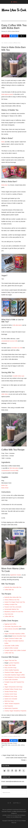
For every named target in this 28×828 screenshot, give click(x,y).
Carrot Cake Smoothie (11, 679)
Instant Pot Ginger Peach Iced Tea (14, 602)
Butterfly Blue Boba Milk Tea (12, 587)
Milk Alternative (13, 468)
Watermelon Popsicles (11, 708)
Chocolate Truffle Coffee (11, 645)
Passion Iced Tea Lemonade (12, 607)
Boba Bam (4, 185)
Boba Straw (4, 488)
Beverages (10, 743)
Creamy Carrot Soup (10, 694)
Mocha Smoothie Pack (19, 636)
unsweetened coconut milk (9, 341)
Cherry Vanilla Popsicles (11, 670)
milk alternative (17, 325)
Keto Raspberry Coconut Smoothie (14, 677)
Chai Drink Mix (8, 614)
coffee (18, 745)
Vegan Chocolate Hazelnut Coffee (14, 633)
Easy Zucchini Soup (10, 667)
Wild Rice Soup (9, 701)
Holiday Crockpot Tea (10, 604)
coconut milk (14, 745)
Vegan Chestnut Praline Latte (13, 638)
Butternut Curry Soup (10, 696)
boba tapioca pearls (7, 94)
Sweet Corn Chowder (10, 699)
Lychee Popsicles (14, 663)
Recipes (15, 743)
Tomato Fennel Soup (10, 691)
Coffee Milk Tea (9, 589)
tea (2, 746)
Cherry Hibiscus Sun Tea (11, 599)
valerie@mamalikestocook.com (15, 781)
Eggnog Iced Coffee (10, 624)
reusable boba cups (18, 376)
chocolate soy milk (16, 347)
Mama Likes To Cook (14, 10)
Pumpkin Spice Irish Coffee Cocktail (15, 650)
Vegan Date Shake (10, 665)
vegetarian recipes (15, 575)
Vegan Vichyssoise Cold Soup (13, 687)
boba (9, 745)
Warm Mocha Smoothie (11, 629)
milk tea (23, 745)
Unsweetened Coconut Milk (9, 470)
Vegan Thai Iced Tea (10, 660)
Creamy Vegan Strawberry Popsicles (15, 711)
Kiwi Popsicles (8, 706)
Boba (3, 141)
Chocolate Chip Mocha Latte (12, 626)
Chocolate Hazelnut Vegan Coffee (14, 675)
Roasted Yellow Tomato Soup (13, 689)
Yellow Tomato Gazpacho (11, 703)
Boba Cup (4, 485)
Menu (15, 2)
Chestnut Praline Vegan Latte (13, 672)
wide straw (4, 394)
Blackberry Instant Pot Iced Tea (13, 611)
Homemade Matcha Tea (11, 609)
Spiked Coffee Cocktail (11, 648)
